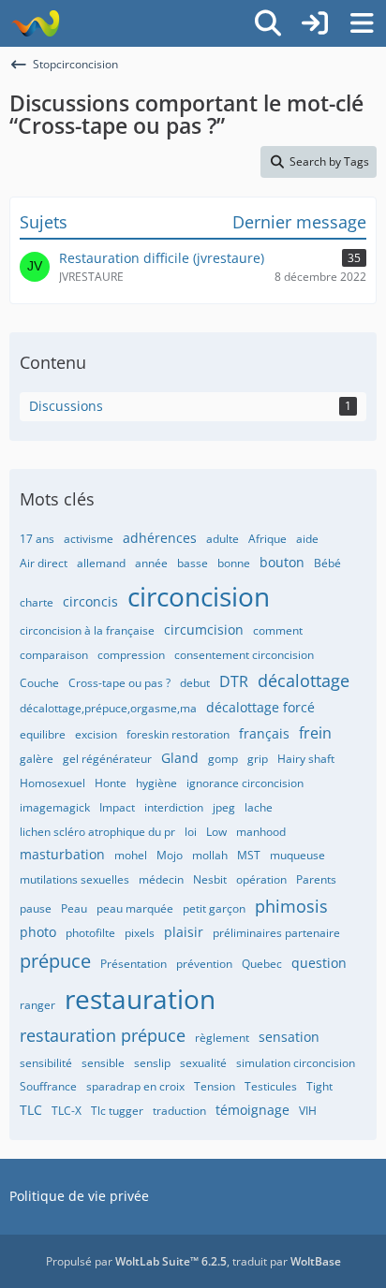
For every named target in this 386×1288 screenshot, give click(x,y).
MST (248, 855)
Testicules (271, 1086)
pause (36, 908)
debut (195, 683)
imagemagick (55, 807)
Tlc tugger (117, 1111)
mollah (210, 855)
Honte (110, 783)
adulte (222, 539)
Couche (39, 683)
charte (36, 602)
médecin (161, 879)
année (151, 563)
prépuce (55, 960)
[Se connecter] (315, 23)
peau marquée (134, 908)
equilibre (43, 734)
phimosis (291, 906)
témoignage (252, 1110)
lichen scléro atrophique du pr (97, 832)
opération (261, 879)
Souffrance (48, 1086)
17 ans (37, 539)
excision (96, 734)
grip (257, 759)
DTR (233, 681)
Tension (214, 1086)
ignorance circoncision (245, 783)
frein (315, 733)
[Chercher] (268, 23)
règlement (222, 1038)
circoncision (198, 596)
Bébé (327, 563)
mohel (130, 855)
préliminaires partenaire (276, 933)
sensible (103, 1063)
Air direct (43, 563)
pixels (140, 933)
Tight (319, 1086)
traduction (179, 1111)
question (319, 963)
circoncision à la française (87, 630)
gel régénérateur (107, 759)
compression (131, 655)
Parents (316, 879)
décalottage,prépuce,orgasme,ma (108, 708)
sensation (289, 1037)
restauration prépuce (103, 1035)
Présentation (133, 964)
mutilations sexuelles (74, 879)
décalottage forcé (260, 707)
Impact (117, 807)
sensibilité (46, 1063)
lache (259, 807)
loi (191, 832)
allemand (101, 563)
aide (307, 539)
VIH (308, 1111)
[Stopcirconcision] (35, 23)
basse (192, 563)
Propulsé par (136, 1261)
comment (278, 630)
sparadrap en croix (135, 1086)
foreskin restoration (178, 734)
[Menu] (361, 23)
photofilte (90, 933)
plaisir (183, 932)
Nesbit (210, 879)
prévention (204, 964)
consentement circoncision (244, 655)
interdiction (173, 807)
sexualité (203, 1063)
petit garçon (214, 908)
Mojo (169, 855)
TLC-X (67, 1111)
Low (216, 832)
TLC (31, 1110)
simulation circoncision (295, 1063)
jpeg (224, 807)
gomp (223, 759)
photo (38, 932)
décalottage (303, 680)
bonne (233, 563)
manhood (261, 832)
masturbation (62, 854)
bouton (282, 562)
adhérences (160, 538)
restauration (140, 999)
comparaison (54, 655)
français (264, 733)
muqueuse (297, 855)
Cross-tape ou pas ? (119, 683)
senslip (152, 1063)
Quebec (262, 964)
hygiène (156, 783)
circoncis (90, 601)
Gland (180, 758)
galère (36, 759)
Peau (74, 908)
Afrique (267, 539)
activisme (88, 539)
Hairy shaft (305, 759)
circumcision (204, 629)
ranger (37, 1005)
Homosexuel (52, 783)
